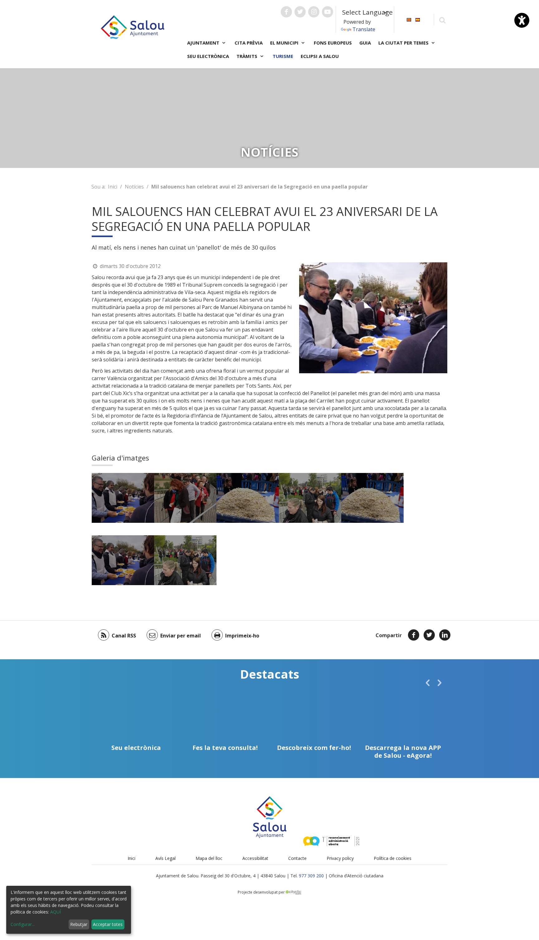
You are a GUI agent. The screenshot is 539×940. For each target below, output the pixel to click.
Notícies (134, 186)
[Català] (409, 19)
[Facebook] (413, 635)
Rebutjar (78, 924)
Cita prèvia (249, 43)
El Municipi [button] (285, 43)
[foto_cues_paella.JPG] (185, 498)
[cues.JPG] (310, 498)
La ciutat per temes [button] (404, 43)
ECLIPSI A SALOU (320, 56)
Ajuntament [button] (204, 43)
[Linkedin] (444, 635)
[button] (427, 682)
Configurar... (23, 924)
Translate (363, 29)
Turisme (283, 56)
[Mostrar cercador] (442, 20)
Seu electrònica (208, 56)
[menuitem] (409, 19)
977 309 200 (311, 876)
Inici (112, 186)
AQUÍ (55, 912)
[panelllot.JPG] (247, 498)
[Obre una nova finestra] (286, 11)
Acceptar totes (108, 924)
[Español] (417, 19)
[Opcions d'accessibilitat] (522, 20)
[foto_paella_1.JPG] (123, 498)
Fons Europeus (333, 43)
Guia (365, 43)
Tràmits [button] (247, 56)
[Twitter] (429, 635)
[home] (132, 26)
